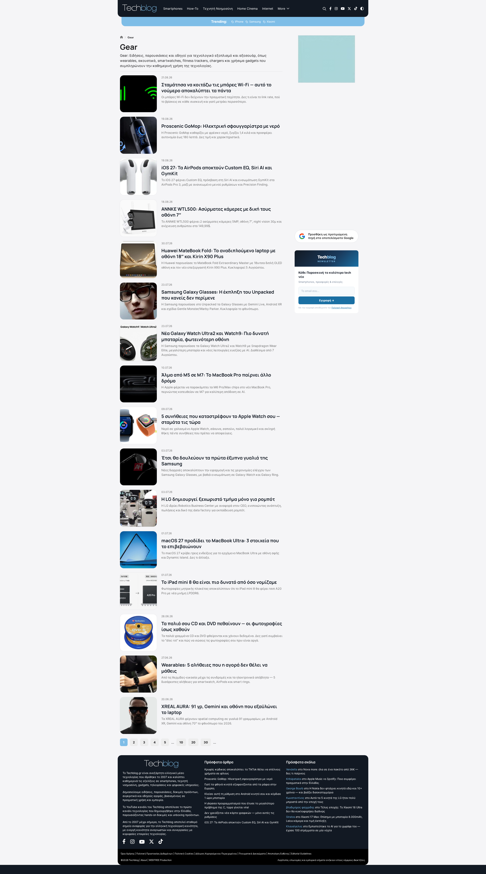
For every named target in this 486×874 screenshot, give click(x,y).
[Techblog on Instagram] (336, 8)
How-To (192, 8)
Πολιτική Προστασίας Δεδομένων (154, 853)
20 (193, 742)
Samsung (255, 21)
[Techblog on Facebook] (330, 8)
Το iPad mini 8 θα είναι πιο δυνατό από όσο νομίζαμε (219, 582)
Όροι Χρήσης (127, 853)
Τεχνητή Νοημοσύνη (218, 8)
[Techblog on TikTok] (355, 8)
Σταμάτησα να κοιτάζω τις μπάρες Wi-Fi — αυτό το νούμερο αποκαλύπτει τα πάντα (216, 87)
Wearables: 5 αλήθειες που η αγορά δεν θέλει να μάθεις (214, 668)
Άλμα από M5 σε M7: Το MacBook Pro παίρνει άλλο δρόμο (216, 378)
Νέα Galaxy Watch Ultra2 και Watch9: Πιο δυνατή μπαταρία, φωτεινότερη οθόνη (215, 336)
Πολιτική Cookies (184, 853)
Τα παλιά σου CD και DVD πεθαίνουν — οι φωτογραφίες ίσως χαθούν (221, 626)
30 (206, 742)
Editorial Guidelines (301, 853)
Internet (267, 8)
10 (181, 742)
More (281, 8)
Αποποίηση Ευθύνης (278, 853)
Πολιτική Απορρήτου (341, 307)
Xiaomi (271, 21)
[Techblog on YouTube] (343, 8)
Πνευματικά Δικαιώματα (252, 853)
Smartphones (172, 8)
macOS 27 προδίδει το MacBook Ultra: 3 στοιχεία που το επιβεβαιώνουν (220, 543)
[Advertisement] (326, 144)
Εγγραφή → (326, 300)
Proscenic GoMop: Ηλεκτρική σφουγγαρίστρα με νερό (220, 126)
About (144, 860)
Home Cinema (247, 8)
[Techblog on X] (349, 8)
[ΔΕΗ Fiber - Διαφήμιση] (326, 59)
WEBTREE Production (160, 860)
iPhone (239, 21)
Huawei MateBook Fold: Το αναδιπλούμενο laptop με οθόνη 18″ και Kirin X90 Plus (218, 253)
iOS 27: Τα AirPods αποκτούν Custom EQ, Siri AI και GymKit (216, 170)
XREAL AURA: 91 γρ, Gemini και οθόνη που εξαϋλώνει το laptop (219, 709)
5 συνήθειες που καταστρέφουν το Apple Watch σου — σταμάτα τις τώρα (220, 419)
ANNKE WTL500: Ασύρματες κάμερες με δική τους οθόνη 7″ (216, 212)
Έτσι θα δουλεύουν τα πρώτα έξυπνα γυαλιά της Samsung (214, 461)
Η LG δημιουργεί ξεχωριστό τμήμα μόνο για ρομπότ (218, 499)
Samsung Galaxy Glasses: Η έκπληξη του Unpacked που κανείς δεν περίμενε (217, 295)
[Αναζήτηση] (324, 8)
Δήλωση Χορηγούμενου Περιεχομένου (216, 853)
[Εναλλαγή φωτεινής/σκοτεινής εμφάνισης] (362, 8)
